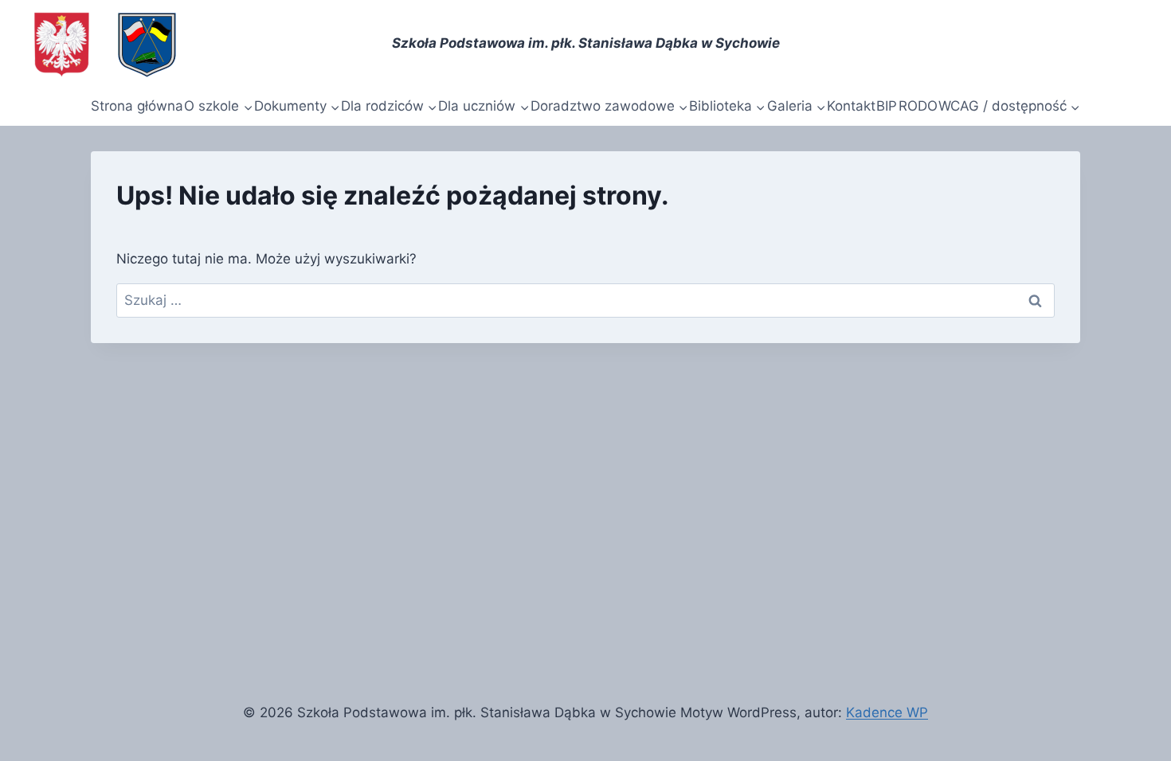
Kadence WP (887, 712)
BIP (886, 106)
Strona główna (137, 106)
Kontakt (851, 106)
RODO (918, 106)
